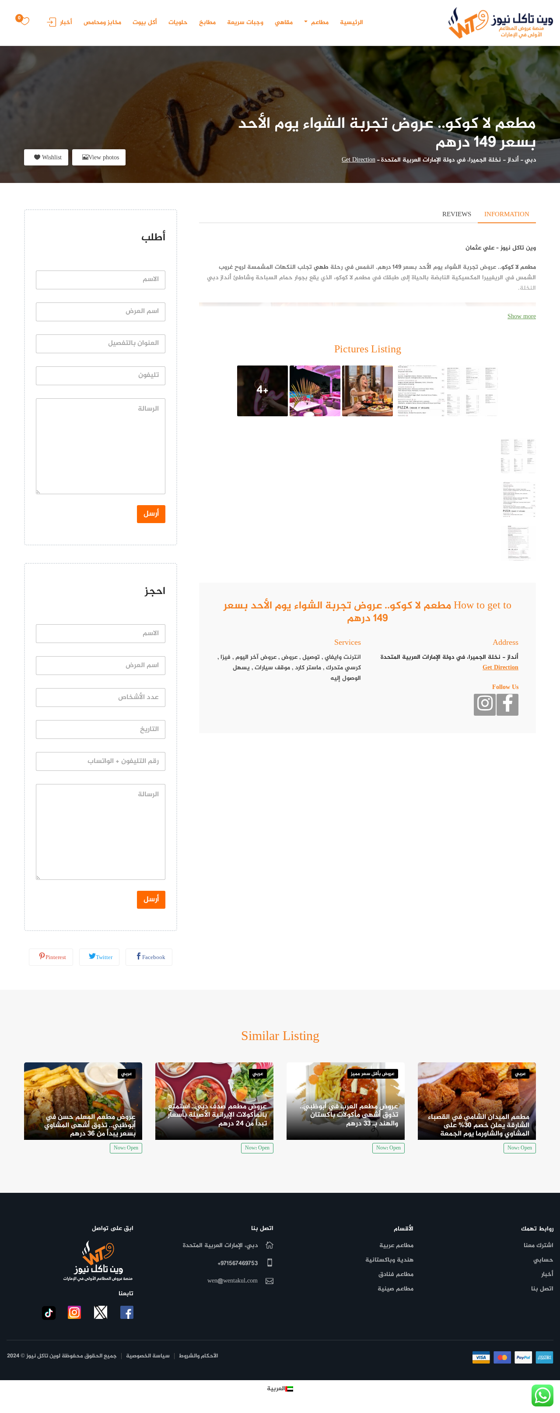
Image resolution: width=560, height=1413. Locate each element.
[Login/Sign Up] (49, 25)
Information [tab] (506, 214)
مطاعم (319, 23)
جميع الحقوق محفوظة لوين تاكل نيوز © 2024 (62, 1356)
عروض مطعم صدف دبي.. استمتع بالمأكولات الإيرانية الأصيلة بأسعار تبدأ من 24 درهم (217, 1115)
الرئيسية (351, 23)
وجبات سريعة (245, 23)
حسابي (543, 1260)
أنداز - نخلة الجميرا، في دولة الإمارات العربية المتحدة (450, 160)
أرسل (151, 514)
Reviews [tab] (456, 214)
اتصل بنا (542, 1289)
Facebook (153, 958)
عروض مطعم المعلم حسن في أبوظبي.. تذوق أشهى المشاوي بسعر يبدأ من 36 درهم (90, 1125)
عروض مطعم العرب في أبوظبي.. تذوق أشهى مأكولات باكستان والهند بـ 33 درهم (349, 1115)
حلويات (178, 23)
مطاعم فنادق (395, 1274)
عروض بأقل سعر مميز (373, 1074)
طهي (321, 267)
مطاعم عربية (396, 1246)
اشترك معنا (538, 1246)
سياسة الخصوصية (148, 1356)
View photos (103, 158)
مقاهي (284, 23)
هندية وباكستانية (389, 1260)
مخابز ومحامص (102, 23)
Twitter (104, 958)
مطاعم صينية (395, 1289)
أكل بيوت (145, 23)
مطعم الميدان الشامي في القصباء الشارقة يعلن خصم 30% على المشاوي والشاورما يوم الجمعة (478, 1125)
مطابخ (207, 23)
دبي (530, 160)
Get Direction (358, 160)
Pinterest (56, 958)
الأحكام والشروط (198, 1356)
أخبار (66, 23)
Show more (522, 317)
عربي (520, 1074)
